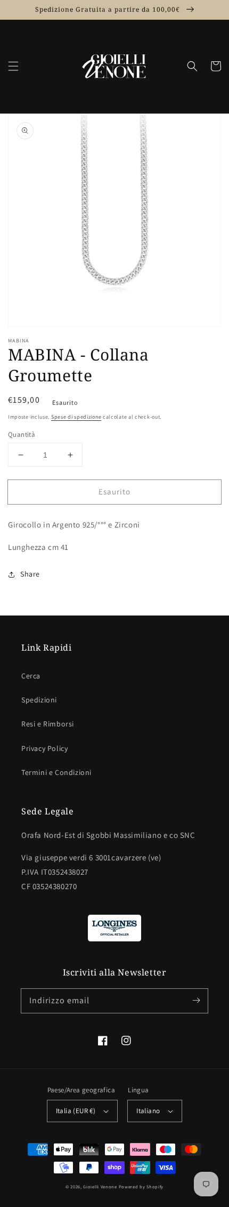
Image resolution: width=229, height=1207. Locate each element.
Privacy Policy (44, 748)
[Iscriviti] (196, 1000)
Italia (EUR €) (76, 1110)
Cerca (30, 676)
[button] (13, 66)
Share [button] (30, 574)
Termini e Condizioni (56, 772)
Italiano (148, 1110)
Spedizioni (39, 700)
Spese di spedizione (76, 416)
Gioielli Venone (100, 1186)
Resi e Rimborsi (47, 724)
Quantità (21, 434)
